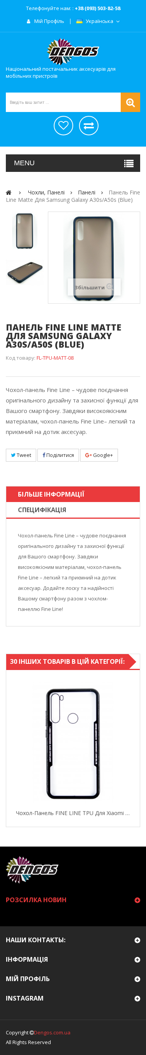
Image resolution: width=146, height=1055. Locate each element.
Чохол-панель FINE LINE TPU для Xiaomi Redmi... (73, 813)
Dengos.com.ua (52, 1032)
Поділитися (59, 454)
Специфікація (42, 510)
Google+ (102, 454)
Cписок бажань (63, 125)
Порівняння (89, 125)
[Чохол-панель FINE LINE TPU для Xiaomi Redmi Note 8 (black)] (73, 742)
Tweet (23, 454)
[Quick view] (13, 742)
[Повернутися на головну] (9, 192)
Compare (132, 742)
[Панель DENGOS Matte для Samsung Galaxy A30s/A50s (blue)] (25, 231)
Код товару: (20, 357)
